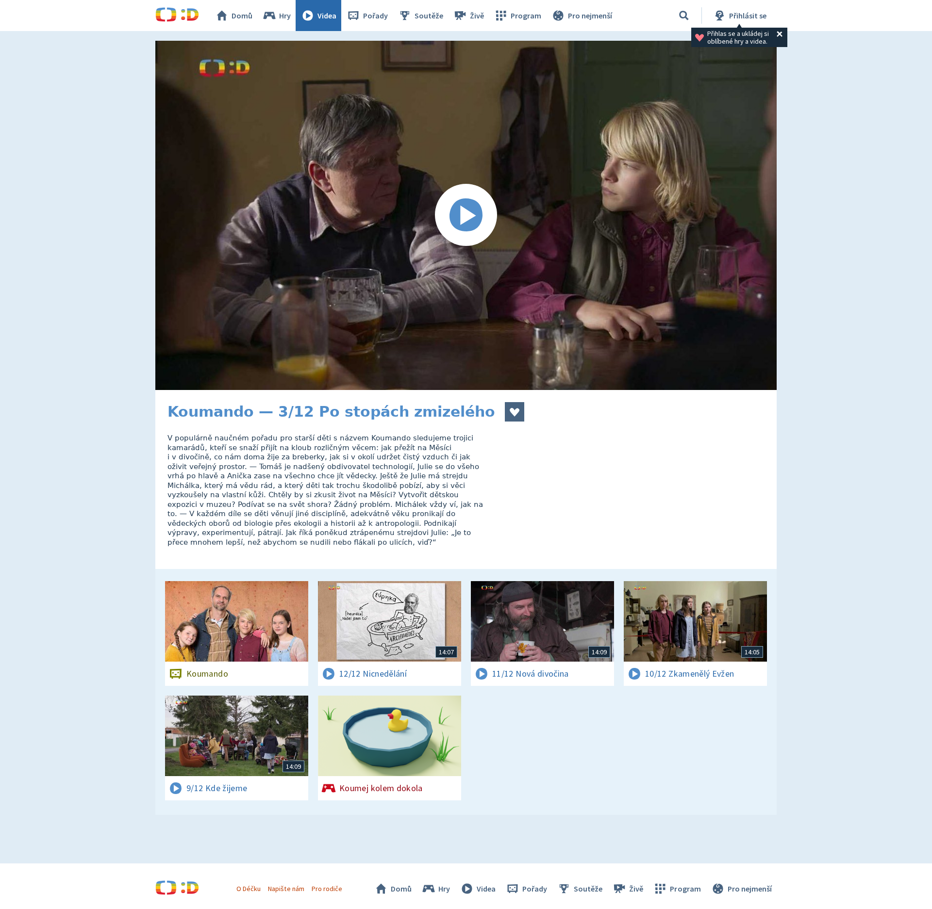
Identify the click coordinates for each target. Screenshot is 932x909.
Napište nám (286, 888)
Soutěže (429, 15)
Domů (242, 15)
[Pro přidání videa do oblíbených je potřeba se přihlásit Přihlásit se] (514, 412)
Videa (326, 15)
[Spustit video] (466, 215)
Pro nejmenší (590, 15)
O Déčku (248, 888)
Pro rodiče (327, 888)
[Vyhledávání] (683, 15)
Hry (285, 15)
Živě (477, 15)
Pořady (375, 15)
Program (526, 15)
